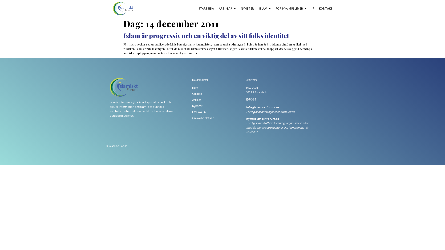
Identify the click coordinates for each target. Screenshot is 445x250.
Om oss (197, 93)
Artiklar (225, 8)
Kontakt (326, 8)
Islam (263, 8)
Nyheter (247, 8)
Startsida (206, 8)
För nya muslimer (289, 8)
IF (313, 8)
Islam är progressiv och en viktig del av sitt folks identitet (206, 35)
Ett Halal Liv (199, 112)
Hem (195, 87)
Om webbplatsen (203, 118)
